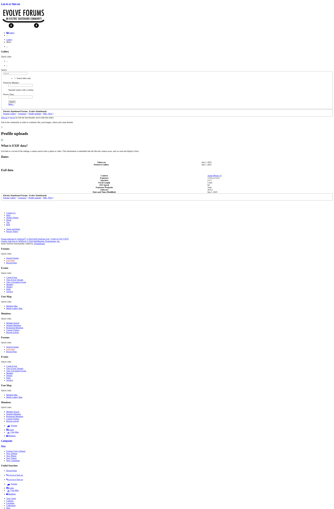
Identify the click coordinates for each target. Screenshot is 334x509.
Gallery (9, 40)
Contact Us (11, 213)
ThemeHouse (39, 244)
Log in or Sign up (10, 3)
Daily (8, 289)
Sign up (4, 118)
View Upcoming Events (16, 282)
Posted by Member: (11, 83)
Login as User (60, 239)
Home (8, 220)
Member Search (12, 323)
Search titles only (23, 78)
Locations (10, 503)
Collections (11, 505)
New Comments (13, 460)
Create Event (11, 277)
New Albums (11, 453)
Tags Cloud (11, 498)
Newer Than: (8, 94)
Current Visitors (12, 330)
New (3, 446)
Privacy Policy (12, 231)
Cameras (9, 501)
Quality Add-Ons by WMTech (30, 241)
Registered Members (14, 328)
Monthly (9, 284)
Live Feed (10, 260)
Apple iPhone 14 (214, 175)
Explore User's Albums (15, 451)
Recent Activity (12, 332)
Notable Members (13, 325)
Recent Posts (11, 263)
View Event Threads (14, 280)
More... (11, 104)
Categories (6, 440)
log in (12, 118)
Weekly (9, 287)
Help (8, 215)
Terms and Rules (13, 229)
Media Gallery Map (14, 308)
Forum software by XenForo (25, 239)
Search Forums (12, 258)
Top (8, 222)
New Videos (11, 458)
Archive (9, 291)
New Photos (11, 456)
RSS (8, 225)
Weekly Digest (12, 218)
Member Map (11, 306)
